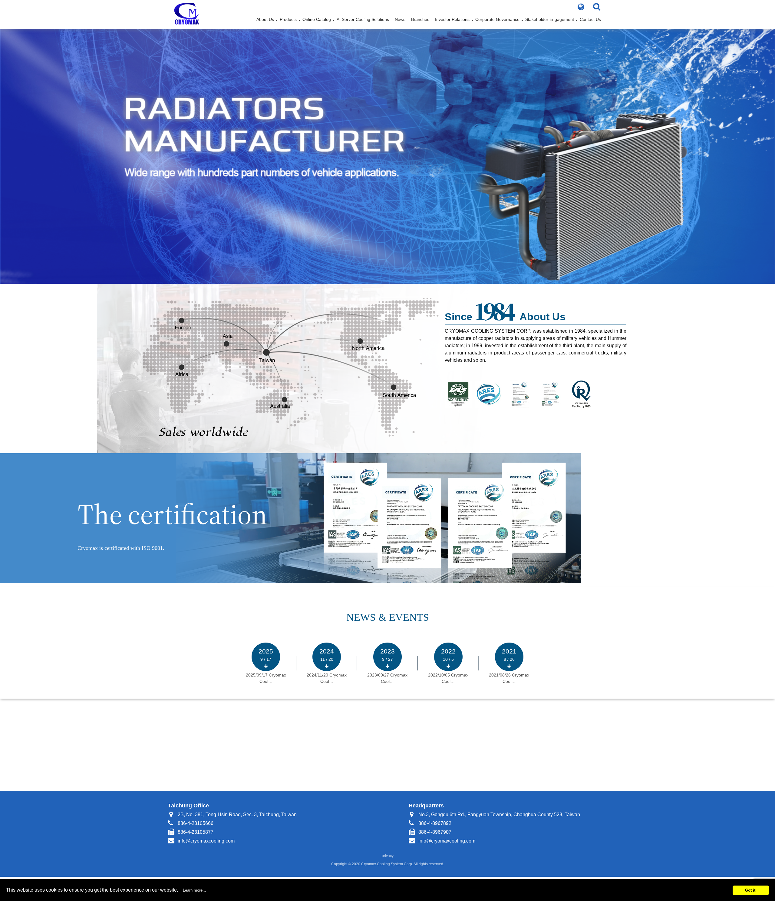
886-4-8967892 (434, 823)
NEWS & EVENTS (387, 617)
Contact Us (590, 19)
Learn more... (194, 890)
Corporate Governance (497, 19)
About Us (265, 19)
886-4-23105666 (195, 823)
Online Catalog (316, 19)
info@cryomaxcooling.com (206, 840)
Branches (420, 19)
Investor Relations (452, 19)
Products (288, 19)
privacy (388, 856)
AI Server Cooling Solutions (363, 19)
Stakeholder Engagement (549, 19)
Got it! (751, 890)
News (400, 19)
